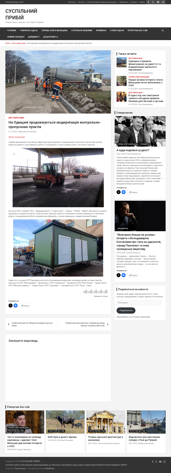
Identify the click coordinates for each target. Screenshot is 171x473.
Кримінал (101, 30)
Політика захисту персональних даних (102, 2)
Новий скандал (15, 37)
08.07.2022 (133, 443)
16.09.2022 (52, 440)
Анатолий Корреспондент (109, 443)
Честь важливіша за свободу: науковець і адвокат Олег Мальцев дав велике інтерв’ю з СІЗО (24, 442)
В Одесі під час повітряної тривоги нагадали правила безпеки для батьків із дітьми (145, 98)
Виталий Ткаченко (65, 440)
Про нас (81, 2)
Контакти (71, 2)
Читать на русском (17, 137)
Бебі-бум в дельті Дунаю (62, 437)
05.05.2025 (121, 253)
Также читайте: (127, 53)
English (142, 2)
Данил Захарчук (133, 253)
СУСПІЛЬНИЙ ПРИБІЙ (30, 461)
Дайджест (34, 37)
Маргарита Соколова (27, 132)
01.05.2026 (132, 89)
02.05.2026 (132, 73)
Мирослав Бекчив (146, 443)
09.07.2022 (92, 443)
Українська (123, 2)
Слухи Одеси (117, 30)
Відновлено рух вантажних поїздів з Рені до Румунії (144, 439)
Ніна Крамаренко (146, 73)
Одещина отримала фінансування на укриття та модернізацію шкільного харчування (144, 65)
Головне (11, 30)
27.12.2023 (13, 132)
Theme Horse (20, 468)
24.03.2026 (11, 450)
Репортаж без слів (137, 30)
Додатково (49, 37)
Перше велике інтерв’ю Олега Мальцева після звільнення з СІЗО (145, 82)
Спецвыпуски (124, 112)
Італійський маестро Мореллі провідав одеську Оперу (32, 324)
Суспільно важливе (81, 30)
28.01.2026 (121, 154)
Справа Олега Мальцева (54, 30)
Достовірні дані (16, 118)
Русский (134, 2)
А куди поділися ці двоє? (133, 150)
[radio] (85, 291)
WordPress (49, 468)
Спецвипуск (145, 144)
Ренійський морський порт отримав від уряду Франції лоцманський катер (85, 324)
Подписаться (126, 310)
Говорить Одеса (29, 30)
